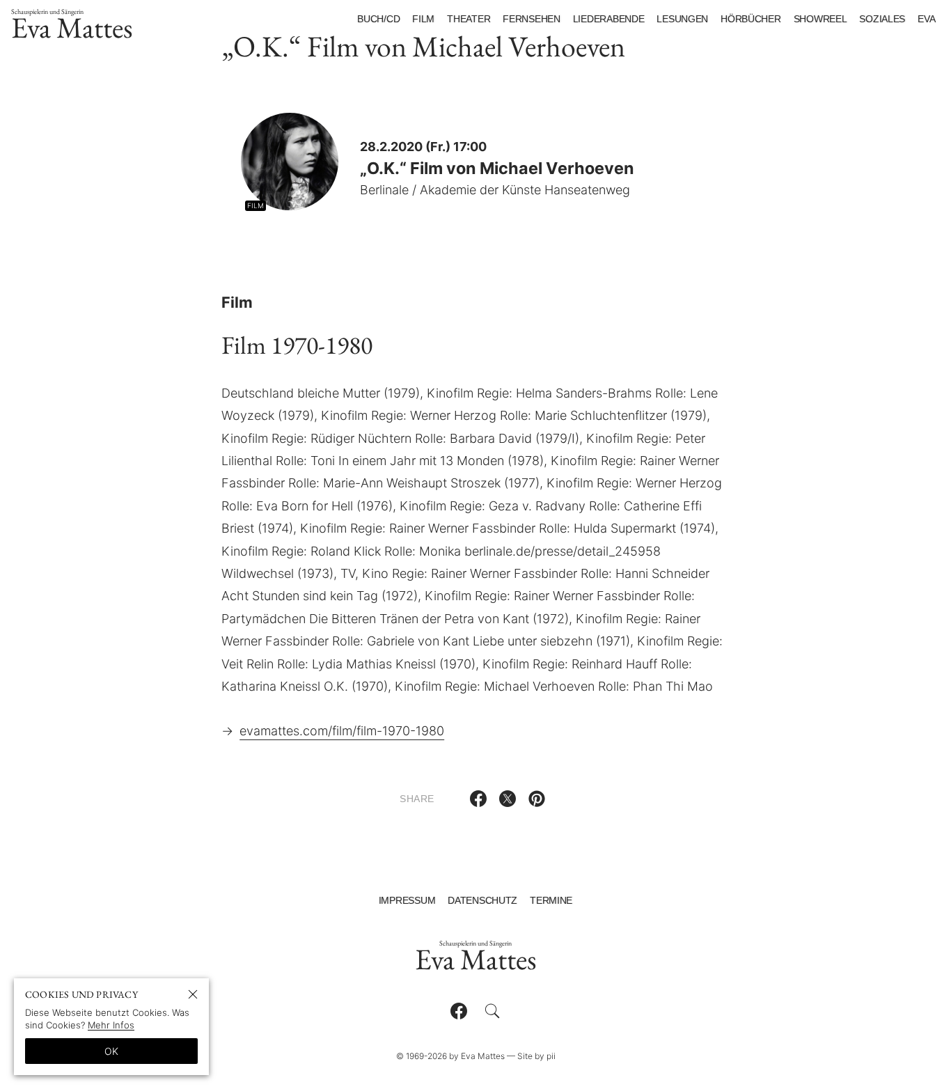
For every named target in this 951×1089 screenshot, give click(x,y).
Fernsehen (531, 18)
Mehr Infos (111, 1025)
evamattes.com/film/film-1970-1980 (341, 730)
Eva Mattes (72, 27)
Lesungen (682, 18)
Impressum (407, 900)
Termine (551, 900)
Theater (468, 18)
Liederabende (609, 18)
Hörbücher (750, 18)
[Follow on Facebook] (458, 1011)
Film (423, 18)
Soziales (882, 18)
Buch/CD (378, 18)
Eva (926, 18)
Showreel (820, 18)
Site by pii (536, 1056)
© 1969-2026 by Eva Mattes (450, 1056)
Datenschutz (482, 900)
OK (111, 1051)
